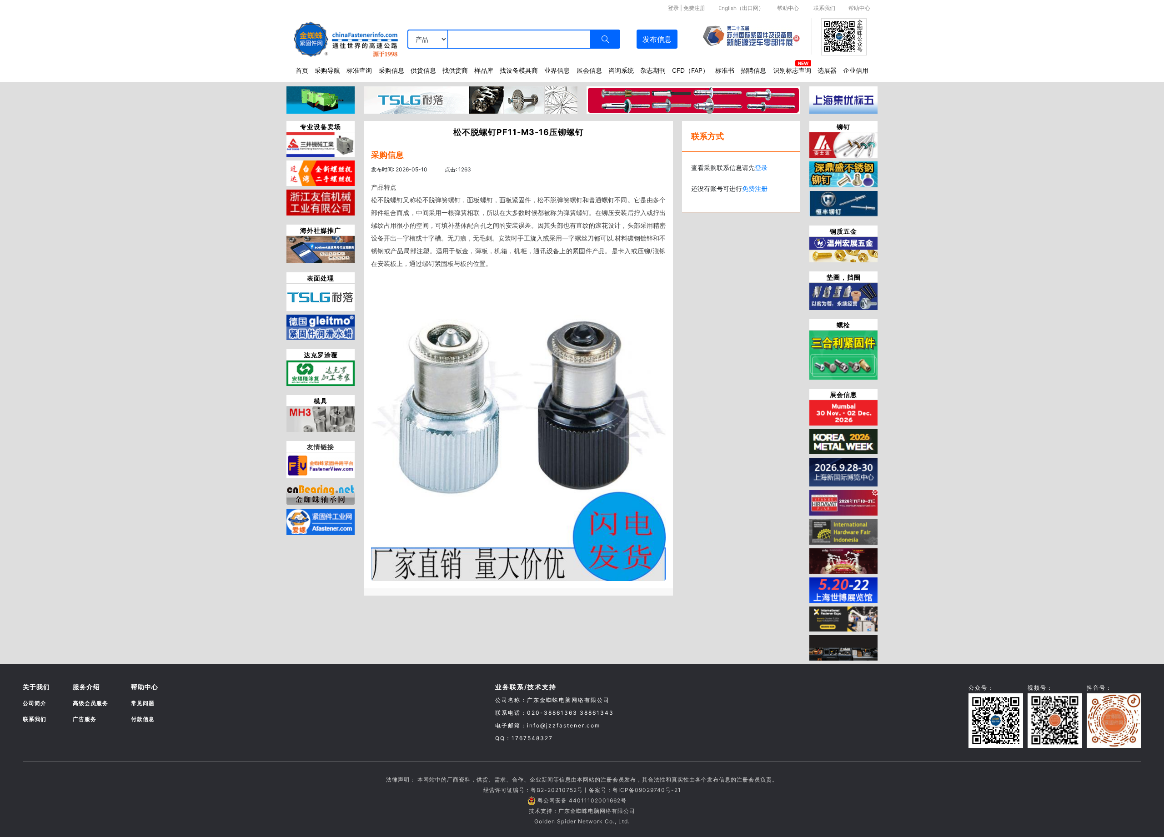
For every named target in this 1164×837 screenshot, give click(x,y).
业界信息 (557, 70)
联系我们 (824, 8)
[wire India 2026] (843, 411)
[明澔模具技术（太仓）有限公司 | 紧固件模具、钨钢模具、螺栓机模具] (320, 418)
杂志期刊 (653, 70)
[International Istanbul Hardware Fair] (843, 501)
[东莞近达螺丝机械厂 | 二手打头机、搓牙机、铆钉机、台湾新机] (320, 172)
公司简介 (34, 703)
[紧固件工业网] (320, 521)
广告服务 (84, 719)
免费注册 (694, 8)
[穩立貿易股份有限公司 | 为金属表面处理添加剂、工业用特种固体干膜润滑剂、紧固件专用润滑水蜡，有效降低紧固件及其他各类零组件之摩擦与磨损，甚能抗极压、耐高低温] (320, 326)
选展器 (827, 70)
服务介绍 (86, 687)
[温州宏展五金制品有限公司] (843, 248)
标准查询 (359, 70)
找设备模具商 (519, 70)
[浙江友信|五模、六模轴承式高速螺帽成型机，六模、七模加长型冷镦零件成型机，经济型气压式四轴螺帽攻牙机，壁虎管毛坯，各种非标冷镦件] (320, 201)
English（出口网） (741, 8)
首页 (302, 70)
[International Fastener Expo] (843, 618)
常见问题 (143, 703)
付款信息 (143, 719)
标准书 (724, 70)
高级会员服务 (90, 703)
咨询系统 (621, 70)
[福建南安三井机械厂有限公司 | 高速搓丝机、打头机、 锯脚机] (320, 143)
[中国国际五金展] (843, 471)
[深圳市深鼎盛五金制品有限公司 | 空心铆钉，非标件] (843, 173)
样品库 (483, 70)
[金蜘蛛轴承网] (320, 492)
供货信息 (423, 70)
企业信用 (855, 70)
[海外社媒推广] (320, 248)
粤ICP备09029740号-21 (646, 790)
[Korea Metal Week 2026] (843, 441)
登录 (673, 8)
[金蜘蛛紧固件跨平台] (320, 464)
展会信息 (589, 70)
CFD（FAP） (690, 70)
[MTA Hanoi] (843, 560)
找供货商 (455, 70)
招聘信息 (753, 70)
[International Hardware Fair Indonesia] (843, 531)
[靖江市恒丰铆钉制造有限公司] (843, 202)
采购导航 (327, 70)
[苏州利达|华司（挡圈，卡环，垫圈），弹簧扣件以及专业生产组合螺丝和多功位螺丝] (843, 295)
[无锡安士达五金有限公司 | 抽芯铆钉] (843, 144)
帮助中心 (788, 8)
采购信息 (391, 70)
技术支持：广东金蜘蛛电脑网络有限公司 (582, 810)
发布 (657, 39)
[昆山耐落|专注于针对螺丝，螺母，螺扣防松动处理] (320, 296)
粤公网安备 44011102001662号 (582, 800)
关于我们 (36, 687)
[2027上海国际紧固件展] (843, 589)
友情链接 (320, 447)
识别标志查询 (792, 70)
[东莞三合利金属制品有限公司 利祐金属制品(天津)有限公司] (843, 354)
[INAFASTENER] (843, 647)
